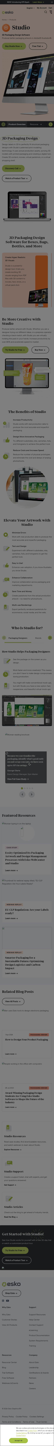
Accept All (18, 1440)
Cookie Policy (32, 1430)
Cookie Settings (21, 1433)
